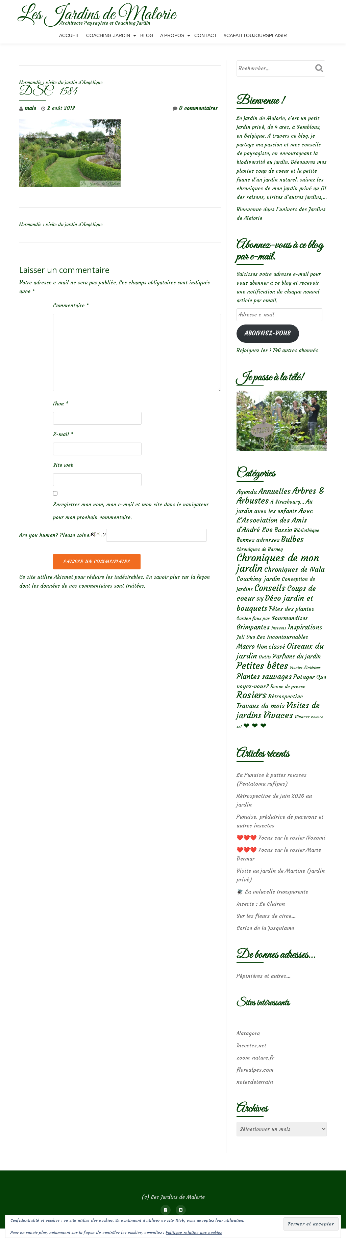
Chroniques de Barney (260, 549)
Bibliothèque (306, 530)
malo (30, 108)
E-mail (63, 434)
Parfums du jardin (297, 656)
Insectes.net (251, 1045)
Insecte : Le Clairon (261, 903)
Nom (60, 403)
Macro (246, 646)
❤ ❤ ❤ (254, 725)
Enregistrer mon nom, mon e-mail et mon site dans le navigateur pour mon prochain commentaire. (130, 510)
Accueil (69, 35)
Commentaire (71, 305)
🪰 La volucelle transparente (272, 891)
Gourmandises (289, 618)
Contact (205, 35)
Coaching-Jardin (108, 35)
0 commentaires (198, 108)
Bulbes (292, 539)
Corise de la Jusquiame (265, 928)
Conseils (270, 588)
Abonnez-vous (268, 333)
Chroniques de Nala (294, 569)
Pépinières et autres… (264, 975)
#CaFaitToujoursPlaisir (255, 35)
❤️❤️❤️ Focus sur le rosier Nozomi (281, 837)
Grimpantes (253, 627)
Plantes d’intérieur (305, 668)
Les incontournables (282, 636)
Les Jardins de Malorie (96, 15)
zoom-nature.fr (255, 1057)
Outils (265, 657)
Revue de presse (287, 686)
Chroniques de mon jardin (278, 563)
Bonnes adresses (258, 540)
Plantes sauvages (264, 676)
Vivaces (278, 715)
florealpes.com (255, 1069)
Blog (146, 35)
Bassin (283, 530)
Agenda (247, 492)
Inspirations (305, 627)
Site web (63, 465)
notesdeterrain (255, 1081)
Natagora (248, 1033)
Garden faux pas (253, 618)
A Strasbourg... (287, 502)
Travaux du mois (261, 706)
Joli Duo (246, 637)
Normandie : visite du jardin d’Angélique (61, 82)
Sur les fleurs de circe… (266, 915)
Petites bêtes (262, 666)
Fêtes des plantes (291, 609)
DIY (259, 599)
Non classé (270, 646)
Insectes (278, 628)
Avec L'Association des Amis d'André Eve (275, 520)
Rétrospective (285, 696)
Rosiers (252, 695)
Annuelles (274, 491)
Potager (304, 677)
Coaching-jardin (258, 579)
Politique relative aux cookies (194, 1232)
